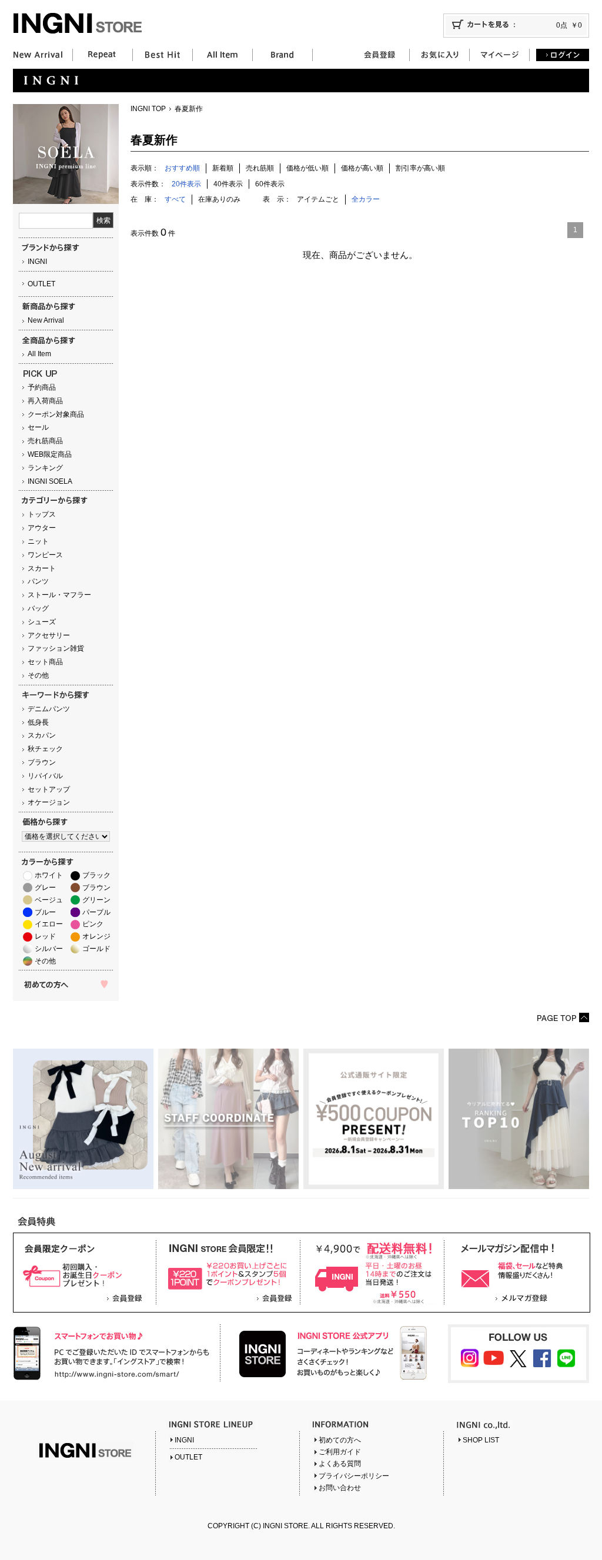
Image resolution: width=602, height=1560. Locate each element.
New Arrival (46, 320)
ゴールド (96, 949)
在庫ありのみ (219, 199)
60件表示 (270, 184)
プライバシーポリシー (354, 1476)
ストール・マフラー (59, 595)
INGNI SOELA (50, 481)
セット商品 (45, 662)
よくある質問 (340, 1463)
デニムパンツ (49, 709)
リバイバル (45, 776)
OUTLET (41, 284)
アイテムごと (318, 199)
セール (38, 427)
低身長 (38, 722)
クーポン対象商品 (56, 414)
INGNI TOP (148, 109)
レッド (45, 936)
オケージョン (49, 802)
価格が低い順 (307, 168)
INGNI (37, 261)
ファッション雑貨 (56, 648)
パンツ (38, 581)
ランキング (45, 468)
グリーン (96, 900)
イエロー (49, 924)
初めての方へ (340, 1440)
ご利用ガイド (340, 1452)
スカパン (42, 735)
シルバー (49, 949)
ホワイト (49, 875)
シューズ (42, 622)
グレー (45, 887)
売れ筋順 (260, 168)
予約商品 (42, 387)
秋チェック (45, 749)
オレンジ (96, 936)
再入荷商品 (45, 401)
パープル (96, 912)
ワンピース (45, 555)
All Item (39, 354)
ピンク (92, 924)
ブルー (45, 912)
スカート (42, 568)
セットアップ (49, 789)
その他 (38, 675)
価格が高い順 (362, 168)
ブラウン (42, 762)
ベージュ (49, 900)
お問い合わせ (340, 1488)
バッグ (38, 608)
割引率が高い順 (420, 168)
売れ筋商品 (45, 441)
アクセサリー (49, 635)
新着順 (222, 168)
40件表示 (228, 184)
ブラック (96, 875)
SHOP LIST (481, 1440)
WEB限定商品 (50, 454)
